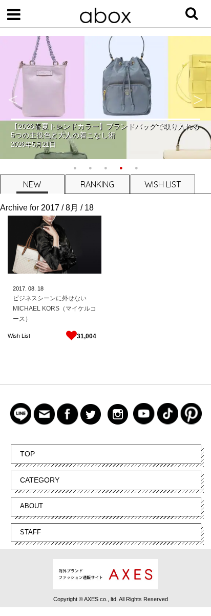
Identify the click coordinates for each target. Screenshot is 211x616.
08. (32, 288)
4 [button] (121, 167)
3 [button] (105, 167)
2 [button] (90, 167)
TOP (27, 454)
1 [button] (75, 167)
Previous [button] (13, 97)
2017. (20, 288)
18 (40, 288)
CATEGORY (39, 480)
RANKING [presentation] (97, 184)
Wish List (19, 336)
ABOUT (31, 506)
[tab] (32, 184)
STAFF (30, 532)
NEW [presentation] (32, 184)
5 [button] (136, 167)
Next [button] (198, 97)
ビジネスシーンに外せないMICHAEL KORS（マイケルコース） (54, 308)
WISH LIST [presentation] (162, 184)
